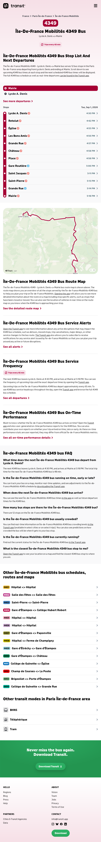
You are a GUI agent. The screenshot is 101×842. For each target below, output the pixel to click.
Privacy (55, 803)
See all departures (15, 398)
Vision (54, 792)
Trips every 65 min (52, 44)
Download (61, 833)
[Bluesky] (57, 824)
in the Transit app (77, 542)
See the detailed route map (21, 308)
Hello (6, 787)
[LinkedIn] (65, 824)
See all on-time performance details (26, 437)
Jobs (54, 799)
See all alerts (11, 346)
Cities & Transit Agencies (15, 819)
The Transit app (42, 335)
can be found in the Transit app (74, 75)
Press (6, 799)
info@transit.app (60, 819)
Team (54, 795)
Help (5, 803)
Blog (5, 795)
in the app (66, 498)
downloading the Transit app (51, 486)
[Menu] (95, 6)
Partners (8, 814)
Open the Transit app (13, 328)
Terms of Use (58, 807)
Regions (7, 792)
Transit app (83, 382)
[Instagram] (53, 824)
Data (5, 822)
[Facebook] (61, 824)
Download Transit (49, 766)
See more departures (16, 101)
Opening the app (62, 293)
